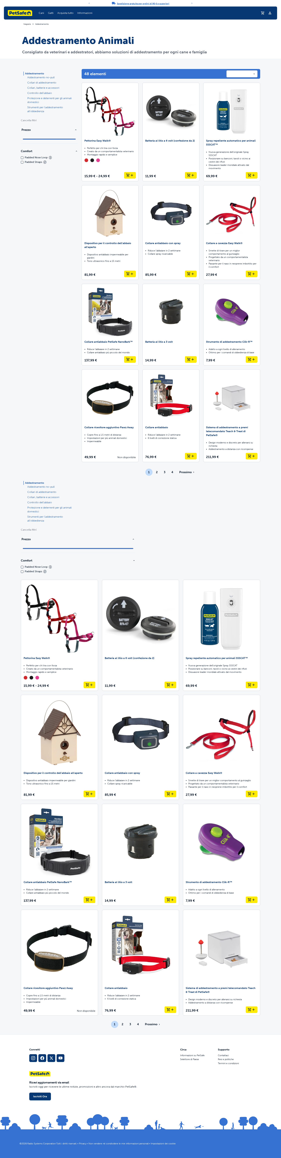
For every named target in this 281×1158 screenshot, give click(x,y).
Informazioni (84, 12)
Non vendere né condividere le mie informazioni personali (118, 1143)
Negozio (27, 24)
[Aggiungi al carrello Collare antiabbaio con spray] (191, 274)
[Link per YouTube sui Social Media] (60, 1058)
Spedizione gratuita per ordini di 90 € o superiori (143, 3)
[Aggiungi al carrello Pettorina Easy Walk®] (130, 175)
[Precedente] (89, 3)
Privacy (82, 1143)
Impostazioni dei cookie (163, 1143)
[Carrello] (263, 13)
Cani (41, 12)
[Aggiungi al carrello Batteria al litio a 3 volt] (191, 359)
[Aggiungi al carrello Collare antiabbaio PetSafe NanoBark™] (130, 359)
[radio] (86, 160)
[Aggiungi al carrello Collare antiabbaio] (191, 456)
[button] (41, 13)
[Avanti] (192, 3)
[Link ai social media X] (51, 1058)
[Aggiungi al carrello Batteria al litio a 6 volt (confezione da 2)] (191, 175)
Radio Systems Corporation (41, 1143)
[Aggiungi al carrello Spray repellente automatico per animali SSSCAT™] (251, 175)
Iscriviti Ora (40, 1096)
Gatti (51, 12)
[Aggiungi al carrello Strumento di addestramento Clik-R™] (251, 359)
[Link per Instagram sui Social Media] (33, 1058)
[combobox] (242, 73)
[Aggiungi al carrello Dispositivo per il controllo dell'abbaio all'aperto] (130, 274)
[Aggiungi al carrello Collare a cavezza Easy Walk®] (251, 274)
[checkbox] (22, 157)
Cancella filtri (29, 120)
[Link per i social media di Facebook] (42, 1058)
